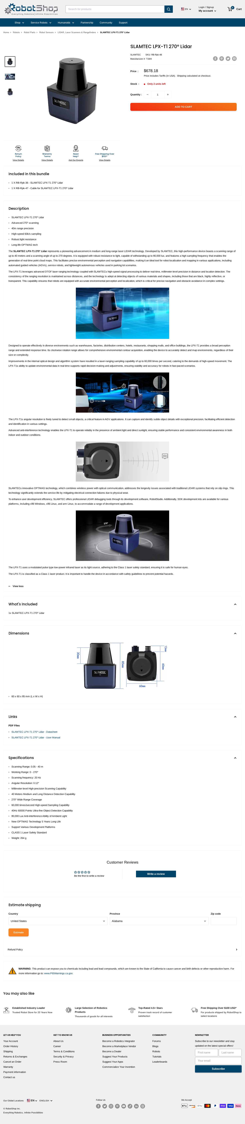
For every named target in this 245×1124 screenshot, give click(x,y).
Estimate (19, 932)
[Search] (168, 9)
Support (123, 22)
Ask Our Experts (76, 160)
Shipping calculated (187, 75)
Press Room (60, 1061)
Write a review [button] (156, 874)
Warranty (8, 1066)
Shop (18, 22)
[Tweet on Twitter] (228, 58)
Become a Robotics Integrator (118, 1041)
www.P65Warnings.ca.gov (58, 973)
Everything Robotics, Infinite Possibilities (23, 1112)
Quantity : (136, 94)
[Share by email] (234, 58)
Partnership (87, 22)
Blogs (155, 1046)
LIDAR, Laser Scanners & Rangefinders (77, 32)
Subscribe (218, 1068)
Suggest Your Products (115, 1056)
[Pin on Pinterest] (221, 58)
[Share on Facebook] (215, 58)
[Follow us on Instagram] (111, 1106)
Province (115, 913)
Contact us (9, 1077)
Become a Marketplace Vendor (119, 1046)
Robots (16, 32)
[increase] (167, 94)
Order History (10, 1046)
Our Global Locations (13, 1100)
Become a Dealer (111, 1051)
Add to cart (183, 106)
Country (13, 913)
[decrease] (147, 94)
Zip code (216, 913)
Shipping (8, 1051)
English (45, 1100)
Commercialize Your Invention (118, 1066)
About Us (58, 1041)
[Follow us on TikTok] (130, 1106)
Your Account (10, 1041)
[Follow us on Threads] (142, 1106)
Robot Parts (29, 32)
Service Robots (39, 22)
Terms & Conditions (64, 1051)
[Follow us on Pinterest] (117, 1106)
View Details (18, 160)
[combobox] (115, 9)
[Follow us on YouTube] (123, 1106)
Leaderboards (159, 1061)
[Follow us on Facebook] (98, 1106)
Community (106, 22)
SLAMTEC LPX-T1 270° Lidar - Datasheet (34, 731)
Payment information (14, 1072)
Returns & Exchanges (15, 1056)
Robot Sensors (46, 32)
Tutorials (157, 1056)
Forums (156, 1041)
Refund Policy (15, 949)
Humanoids (64, 22)
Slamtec (135, 54)
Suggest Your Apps (112, 1061)
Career (57, 1046)
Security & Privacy (63, 1056)
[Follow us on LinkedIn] (136, 1106)
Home (6, 32)
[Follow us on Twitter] (104, 1106)
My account (206, 10)
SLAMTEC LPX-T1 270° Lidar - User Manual (36, 737)
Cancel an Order (12, 1061)
